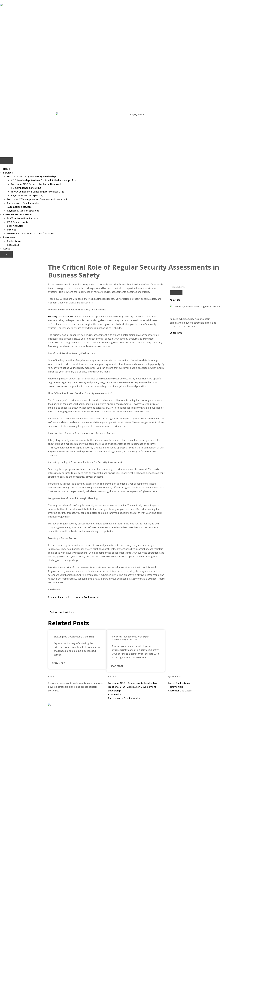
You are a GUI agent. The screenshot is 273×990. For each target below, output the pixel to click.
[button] (49, 604)
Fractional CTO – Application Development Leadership (37, 199)
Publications (14, 241)
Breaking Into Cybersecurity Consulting (74, 636)
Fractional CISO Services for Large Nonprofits (36, 184)
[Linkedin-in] (202, 707)
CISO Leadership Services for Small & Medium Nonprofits (43, 180)
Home (6, 168)
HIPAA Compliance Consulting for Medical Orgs (37, 191)
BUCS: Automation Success (22, 218)
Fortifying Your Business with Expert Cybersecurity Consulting (130, 638)
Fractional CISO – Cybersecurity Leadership (31, 176)
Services (8, 172)
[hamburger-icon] (6, 160)
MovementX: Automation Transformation (30, 233)
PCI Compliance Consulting (26, 187)
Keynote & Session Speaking (27, 195)
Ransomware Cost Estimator (23, 203)
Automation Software (19, 206)
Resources (9, 237)
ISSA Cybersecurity (17, 222)
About (6, 248)
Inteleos (11, 229)
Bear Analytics (15, 225)
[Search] (176, 293)
